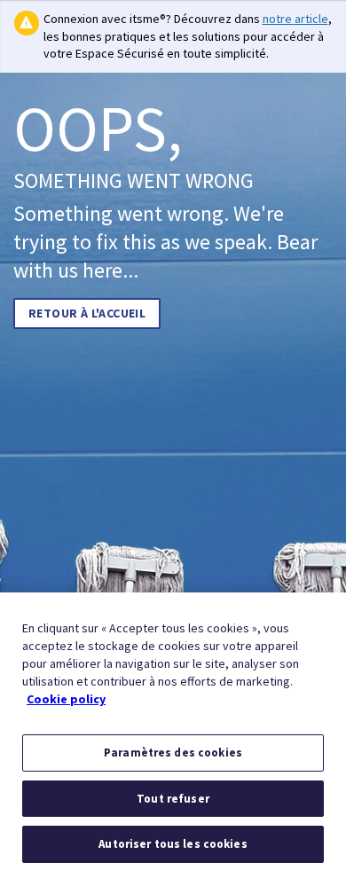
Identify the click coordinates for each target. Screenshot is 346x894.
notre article (295, 19)
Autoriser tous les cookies (172, 843)
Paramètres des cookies (173, 752)
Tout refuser (173, 798)
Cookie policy (66, 699)
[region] (173, 743)
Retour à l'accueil (86, 313)
